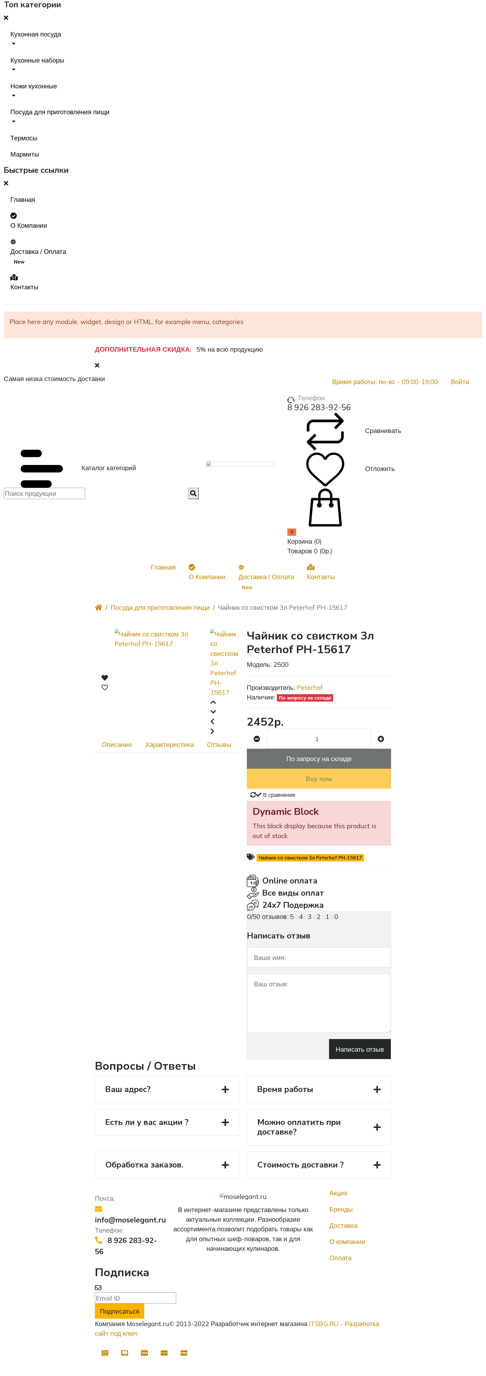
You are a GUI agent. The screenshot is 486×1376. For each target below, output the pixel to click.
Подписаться (119, 1311)
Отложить (379, 469)
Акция (338, 1193)
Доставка (343, 1225)
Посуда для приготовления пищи (160, 607)
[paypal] (164, 1353)
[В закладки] (105, 682)
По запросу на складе (319, 759)
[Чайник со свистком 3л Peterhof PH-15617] (162, 682)
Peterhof (310, 687)
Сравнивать (382, 431)
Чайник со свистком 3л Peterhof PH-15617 (310, 858)
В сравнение (278, 794)
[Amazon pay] (105, 1353)
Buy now (319, 779)
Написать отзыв (360, 1049)
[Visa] (144, 1353)
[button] (243, 39)
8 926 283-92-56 (319, 407)
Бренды (341, 1209)
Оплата (340, 1258)
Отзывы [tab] (219, 744)
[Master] (124, 1353)
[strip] (184, 1353)
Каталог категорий (108, 468)
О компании (347, 1241)
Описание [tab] (117, 744)
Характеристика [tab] (169, 744)
